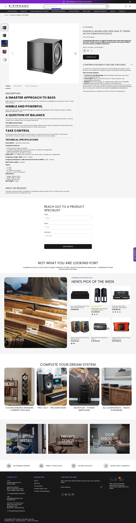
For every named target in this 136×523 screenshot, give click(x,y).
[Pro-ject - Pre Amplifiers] (52, 387)
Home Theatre (74, 11)
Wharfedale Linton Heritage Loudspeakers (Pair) (99, 309)
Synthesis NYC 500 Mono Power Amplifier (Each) (121, 338)
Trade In (122, 11)
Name (46, 214)
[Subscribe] (101, 487)
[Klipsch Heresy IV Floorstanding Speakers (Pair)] (80, 326)
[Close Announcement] (130, 1)
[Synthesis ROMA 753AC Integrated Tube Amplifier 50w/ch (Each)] (121, 295)
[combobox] (76, 6)
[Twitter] (66, 494)
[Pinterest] (73, 494)
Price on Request (31, 86)
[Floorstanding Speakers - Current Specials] (19, 387)
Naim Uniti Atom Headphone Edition (99, 338)
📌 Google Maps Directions (16, 493)
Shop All (23, 11)
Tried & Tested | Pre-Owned (39, 11)
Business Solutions (100, 11)
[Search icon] (107, 6)
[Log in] (126, 6)
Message (47, 232)
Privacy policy (20, 521)
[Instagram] (69, 494)
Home (6, 15)
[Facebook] (62, 494)
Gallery (8, 86)
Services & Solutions (58, 11)
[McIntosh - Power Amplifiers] (84, 387)
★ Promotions (12, 11)
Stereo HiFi (86, 11)
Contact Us (91, 57)
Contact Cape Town (40, 488)
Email (46, 223)
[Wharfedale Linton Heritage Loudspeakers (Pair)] (100, 295)
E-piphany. (18, 519)
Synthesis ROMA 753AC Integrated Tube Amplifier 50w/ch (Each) (119, 307)
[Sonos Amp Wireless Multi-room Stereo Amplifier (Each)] (80, 295)
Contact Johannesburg (41, 491)
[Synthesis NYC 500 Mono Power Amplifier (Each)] (121, 326)
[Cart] (130, 6)
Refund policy (9, 521)
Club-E (112, 11)
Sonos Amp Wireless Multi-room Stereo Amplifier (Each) (80, 307)
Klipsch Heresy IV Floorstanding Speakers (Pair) (80, 338)
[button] (5, 6)
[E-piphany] (19, 6)
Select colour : (93, 47)
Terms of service (32, 521)
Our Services (38, 486)
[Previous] (13, 53)
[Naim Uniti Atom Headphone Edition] (100, 326)
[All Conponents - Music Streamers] (116, 387)
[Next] (75, 53)
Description (18, 86)
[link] (119, 478)
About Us (37, 483)
